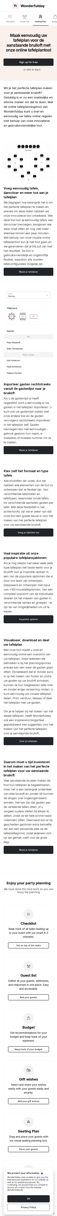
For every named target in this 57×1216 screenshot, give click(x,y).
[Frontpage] (28, 6)
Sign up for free (28, 62)
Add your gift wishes (28, 1101)
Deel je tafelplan (28, 741)
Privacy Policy (28, 1207)
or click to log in (32, 69)
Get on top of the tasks (28, 945)
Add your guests (28, 997)
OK (28, 1198)
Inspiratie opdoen (28, 619)
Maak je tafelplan (28, 272)
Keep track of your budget (28, 1049)
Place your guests (28, 1149)
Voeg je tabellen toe (28, 532)
